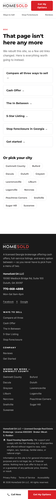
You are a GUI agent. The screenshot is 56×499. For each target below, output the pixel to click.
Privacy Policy (9, 477)
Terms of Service (27, 477)
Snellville (39, 198)
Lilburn (32, 182)
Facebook (8, 301)
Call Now (16, 494)
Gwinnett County (15, 166)
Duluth (25, 174)
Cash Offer (9, 323)
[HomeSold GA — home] (15, 5)
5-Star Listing (10, 334)
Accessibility (43, 477)
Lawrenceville (13, 182)
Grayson (40, 174)
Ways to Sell (8, 15)
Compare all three (13, 317)
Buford (36, 166)
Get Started (9, 358)
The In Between (12, 328)
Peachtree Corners (16, 198)
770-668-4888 (13, 289)
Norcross (29, 190)
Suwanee (29, 205)
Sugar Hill (11, 205)
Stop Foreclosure (30, 15)
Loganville (11, 190)
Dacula (10, 174)
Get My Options (42, 6)
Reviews (49, 15)
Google (24, 301)
